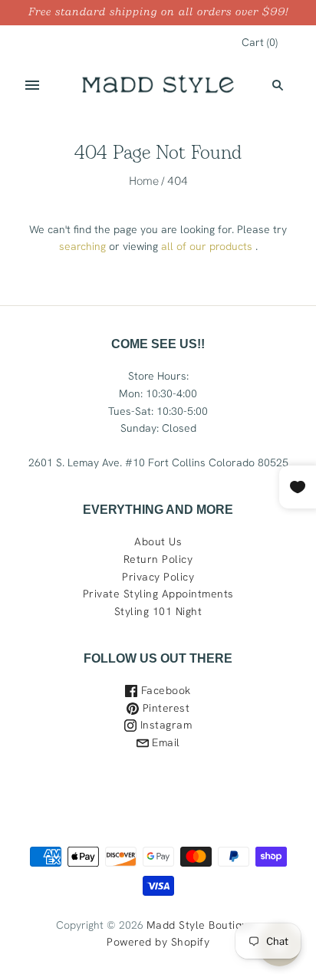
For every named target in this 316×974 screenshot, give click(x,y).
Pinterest (164, 708)
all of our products (206, 246)
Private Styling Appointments (158, 594)
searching (82, 246)
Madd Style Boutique (200, 925)
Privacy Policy (158, 577)
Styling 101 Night (158, 611)
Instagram (164, 725)
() (260, 42)
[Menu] (32, 85)
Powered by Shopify (158, 942)
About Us (158, 541)
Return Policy (158, 559)
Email (164, 742)
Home (144, 180)
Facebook (164, 690)
